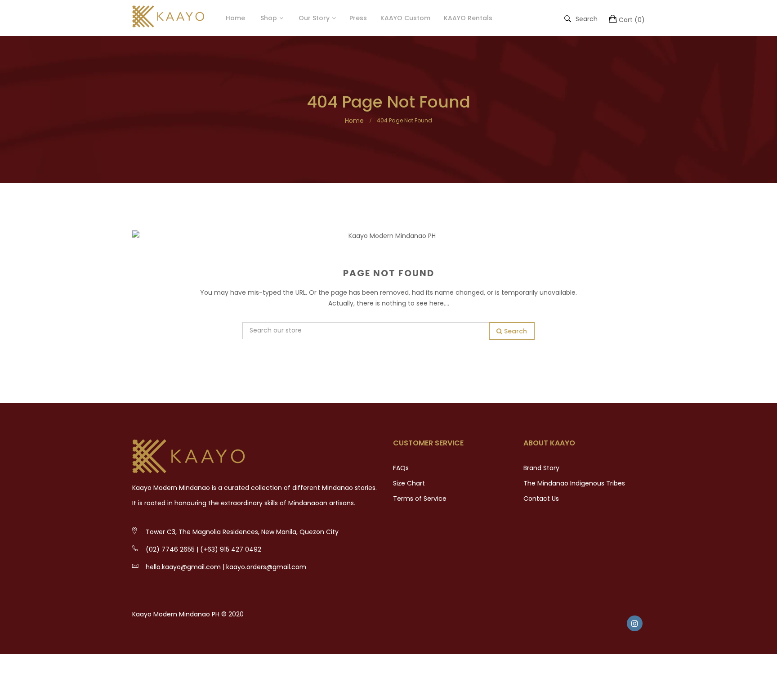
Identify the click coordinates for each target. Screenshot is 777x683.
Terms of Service (420, 498)
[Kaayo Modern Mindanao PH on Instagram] (635, 623)
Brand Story (541, 467)
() (632, 19)
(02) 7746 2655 (170, 549)
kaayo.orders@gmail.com (266, 566)
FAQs (401, 467)
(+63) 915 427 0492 (230, 549)
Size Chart (409, 483)
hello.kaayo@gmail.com (183, 566)
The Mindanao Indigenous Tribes (574, 483)
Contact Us (541, 498)
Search (587, 18)
